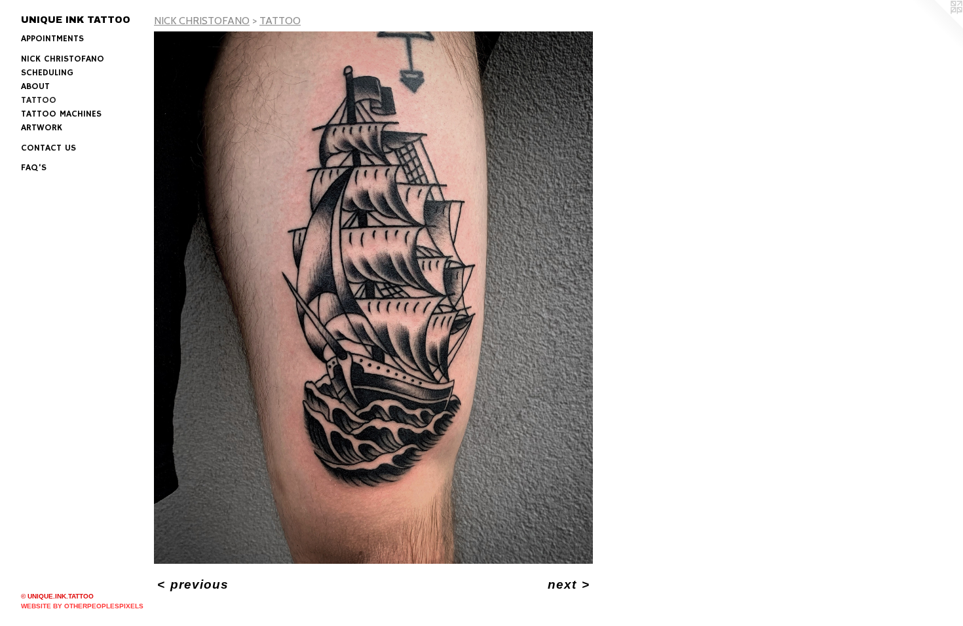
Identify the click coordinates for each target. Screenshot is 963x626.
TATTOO (38, 100)
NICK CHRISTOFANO (62, 59)
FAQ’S (34, 168)
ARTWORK (41, 128)
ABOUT (35, 86)
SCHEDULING (47, 73)
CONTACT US (48, 148)
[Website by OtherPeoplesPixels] (937, 26)
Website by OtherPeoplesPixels (82, 606)
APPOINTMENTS (52, 39)
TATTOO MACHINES (61, 114)
